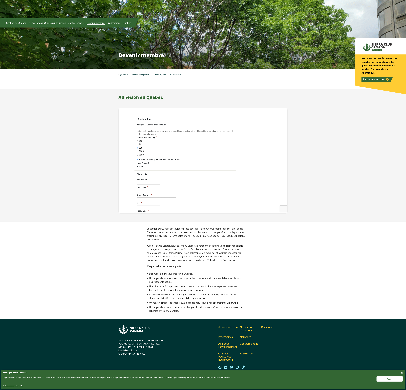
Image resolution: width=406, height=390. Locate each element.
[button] (402, 373)
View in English (274, 12)
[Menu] (29, 23)
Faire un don (247, 353)
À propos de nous (228, 327)
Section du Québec (16, 22)
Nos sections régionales (140, 75)
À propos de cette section (374, 79)
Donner (274, 7)
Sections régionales (214, 11)
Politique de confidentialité (13, 386)
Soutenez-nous (178, 11)
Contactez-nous (249, 343)
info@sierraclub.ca (127, 350)
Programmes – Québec (119, 22)
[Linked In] (225, 367)
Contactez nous (76, 22)
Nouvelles (247, 11)
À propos (175, 6)
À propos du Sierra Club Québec (49, 22)
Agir (243, 6)
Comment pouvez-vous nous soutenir (226, 356)
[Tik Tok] (243, 367)
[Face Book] (220, 367)
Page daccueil (123, 75)
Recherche (267, 327)
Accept (389, 379)
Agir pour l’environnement (227, 345)
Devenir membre (96, 22)
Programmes (210, 6)
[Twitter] (231, 367)
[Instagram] (237, 367)
